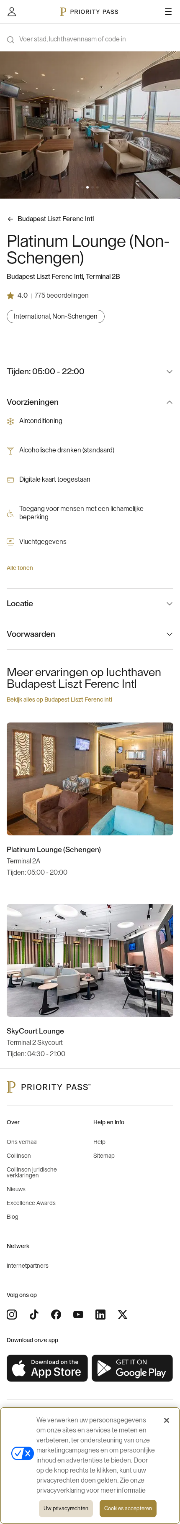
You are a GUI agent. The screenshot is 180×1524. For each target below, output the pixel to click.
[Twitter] (123, 1315)
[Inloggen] (12, 12)
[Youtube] (78, 1315)
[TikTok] (34, 1315)
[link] (47, 1368)
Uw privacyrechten (66, 1508)
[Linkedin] (100, 1315)
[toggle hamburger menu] (168, 12)
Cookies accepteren (128, 1508)
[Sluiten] (166, 1420)
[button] (82, 187)
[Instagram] (12, 1315)
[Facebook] (56, 1315)
